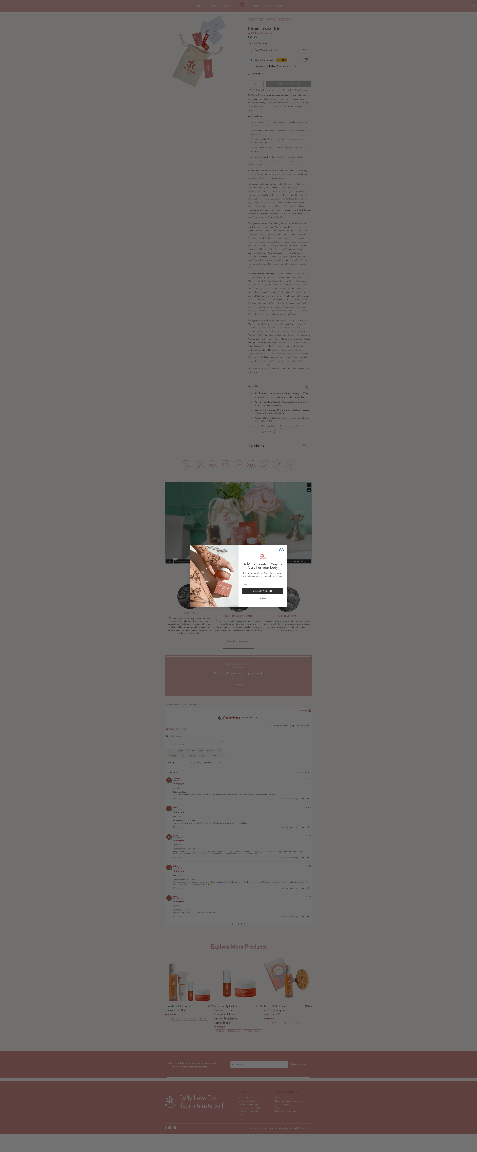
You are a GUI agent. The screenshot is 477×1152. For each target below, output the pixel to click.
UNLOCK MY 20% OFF (262, 591)
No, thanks (263, 598)
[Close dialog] (281, 550)
